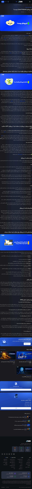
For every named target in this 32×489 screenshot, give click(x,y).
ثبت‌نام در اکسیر (15, 389)
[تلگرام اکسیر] (2, 454)
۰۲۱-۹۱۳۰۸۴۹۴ (7, 487)
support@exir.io (3, 487)
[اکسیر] (20, 1)
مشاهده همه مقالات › (3, 349)
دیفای (10, 52)
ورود (5, 1)
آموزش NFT (20, 154)
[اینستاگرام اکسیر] (5, 454)
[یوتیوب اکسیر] (14, 454)
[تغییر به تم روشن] (8, 2)
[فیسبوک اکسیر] (11, 454)
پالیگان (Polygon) (22, 101)
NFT (2, 135)
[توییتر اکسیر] (7, 454)
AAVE (21, 52)
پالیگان (12, 101)
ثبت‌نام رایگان (26, 343)
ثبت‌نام (3, 1)
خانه (31, 4)
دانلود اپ (16, 408)
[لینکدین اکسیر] (9, 454)
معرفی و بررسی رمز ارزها (25, 4)
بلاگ (16, 1)
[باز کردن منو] (30, 2)
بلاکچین (5, 38)
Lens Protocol (26, 35)
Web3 (5, 132)
